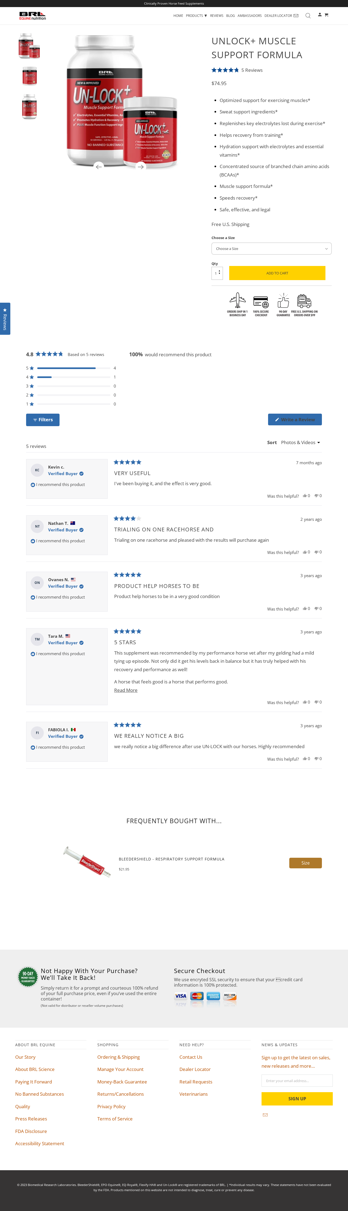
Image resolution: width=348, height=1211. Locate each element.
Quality (22, 1106)
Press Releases (31, 1119)
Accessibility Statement (39, 1143)
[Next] (140, 167)
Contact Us (190, 1057)
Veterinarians (193, 1094)
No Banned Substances (39, 1094)
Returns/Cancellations (120, 1094)
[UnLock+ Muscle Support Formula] (122, 101)
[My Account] (320, 15)
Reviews (216, 15)
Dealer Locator (278, 15)
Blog (230, 15)
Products (196, 15)
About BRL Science (35, 1069)
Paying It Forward (33, 1082)
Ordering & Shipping (118, 1057)
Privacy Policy (111, 1106)
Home (178, 15)
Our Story (25, 1057)
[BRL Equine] (32, 15)
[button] (272, 70)
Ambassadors (250, 15)
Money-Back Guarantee (122, 1082)
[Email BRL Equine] (296, 16)
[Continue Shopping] (327, 15)
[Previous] (98, 167)
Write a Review (299, 420)
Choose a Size (223, 237)
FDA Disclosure (31, 1131)
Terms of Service (115, 1119)
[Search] (308, 15)
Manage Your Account (120, 1069)
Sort (272, 442)
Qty (215, 263)
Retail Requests (195, 1082)
